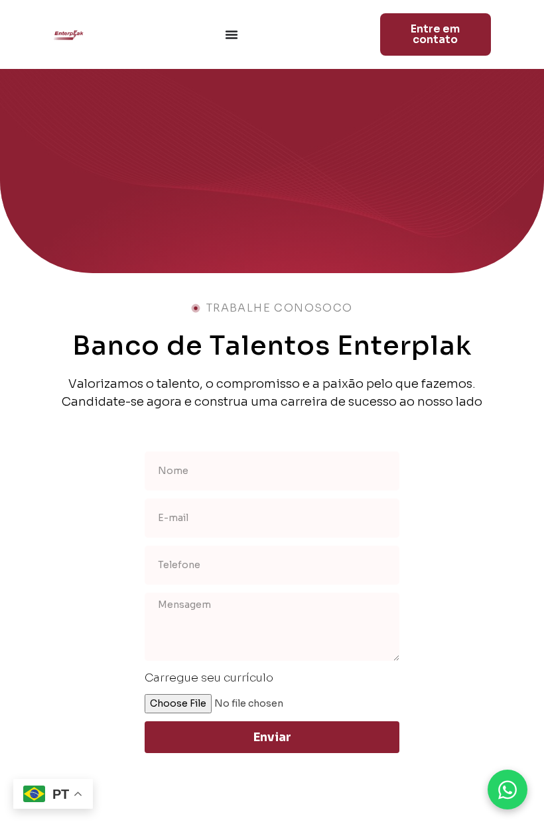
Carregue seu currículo (209, 678)
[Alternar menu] (231, 34)
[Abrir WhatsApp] (507, 789)
